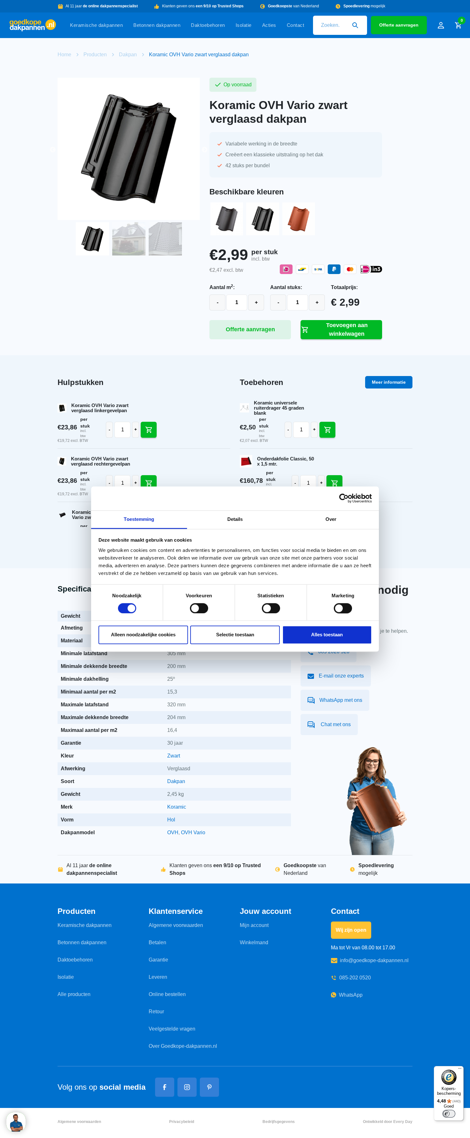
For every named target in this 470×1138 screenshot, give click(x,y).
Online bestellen (167, 994)
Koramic (176, 807)
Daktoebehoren (208, 25)
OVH (172, 832)
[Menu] (460, 1070)
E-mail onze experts (341, 676)
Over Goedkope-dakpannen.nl (183, 1046)
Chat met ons (335, 724)
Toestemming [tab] (139, 519)
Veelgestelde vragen (172, 1029)
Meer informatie (389, 382)
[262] (149, 430)
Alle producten (74, 994)
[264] (149, 483)
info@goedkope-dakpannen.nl (374, 960)
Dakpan (128, 54)
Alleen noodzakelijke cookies (143, 635)
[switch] (199, 608)
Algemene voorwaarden (176, 925)
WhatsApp (351, 995)
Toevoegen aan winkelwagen (347, 329)
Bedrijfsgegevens (278, 1121)
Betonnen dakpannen (156, 25)
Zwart (173, 755)
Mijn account (254, 925)
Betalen (157, 942)
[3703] (327, 430)
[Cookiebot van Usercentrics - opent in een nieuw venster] (344, 498)
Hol (171, 819)
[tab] (81, 589)
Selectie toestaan (235, 635)
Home (64, 54)
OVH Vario (193, 832)
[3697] (334, 483)
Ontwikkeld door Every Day (387, 1121)
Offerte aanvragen (399, 24)
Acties (269, 25)
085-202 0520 (355, 977)
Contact (295, 25)
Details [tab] (235, 519)
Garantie (158, 959)
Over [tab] (330, 519)
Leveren (158, 977)
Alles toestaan (327, 635)
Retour (156, 1011)
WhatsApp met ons (340, 700)
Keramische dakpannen (96, 25)
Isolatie (244, 25)
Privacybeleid (181, 1121)
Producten (95, 54)
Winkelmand (254, 942)
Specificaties (81, 589)
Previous (53, 150)
